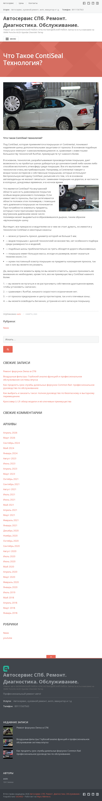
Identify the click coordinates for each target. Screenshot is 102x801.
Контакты (33, 3)
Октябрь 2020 (11, 540)
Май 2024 (8, 448)
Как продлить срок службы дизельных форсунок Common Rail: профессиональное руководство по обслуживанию (48, 752)
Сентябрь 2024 (11, 442)
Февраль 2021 (11, 520)
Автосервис (8, 3)
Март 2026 (9, 437)
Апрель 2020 (10, 571)
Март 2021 (9, 515)
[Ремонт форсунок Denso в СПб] (8, 731)
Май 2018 (8, 597)
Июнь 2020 (9, 561)
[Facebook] (84, 3)
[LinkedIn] (93, 3)
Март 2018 (9, 607)
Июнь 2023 (9, 463)
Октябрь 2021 (11, 479)
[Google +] (97, 3)
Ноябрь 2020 (10, 535)
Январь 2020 (10, 587)
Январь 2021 (10, 525)
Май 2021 (8, 504)
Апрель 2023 (10, 468)
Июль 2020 (9, 556)
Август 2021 (9, 489)
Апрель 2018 (10, 602)
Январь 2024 (10, 453)
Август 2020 (9, 551)
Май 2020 (8, 566)
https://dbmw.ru (43, 796)
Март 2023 (9, 473)
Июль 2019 (9, 592)
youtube (7, 637)
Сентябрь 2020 (11, 546)
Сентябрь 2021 (11, 484)
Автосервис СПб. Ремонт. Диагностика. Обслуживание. (55, 794)
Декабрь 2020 (11, 530)
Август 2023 (9, 458)
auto (19, 314)
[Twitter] (88, 3)
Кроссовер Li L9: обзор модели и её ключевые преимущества (37, 401)
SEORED (19, 796)
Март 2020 (9, 576)
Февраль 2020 (11, 582)
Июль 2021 (9, 494)
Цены (21, 3)
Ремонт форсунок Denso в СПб (19, 371)
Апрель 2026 (10, 432)
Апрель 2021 (10, 510)
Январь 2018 (10, 612)
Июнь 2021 (9, 499)
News (6, 327)
